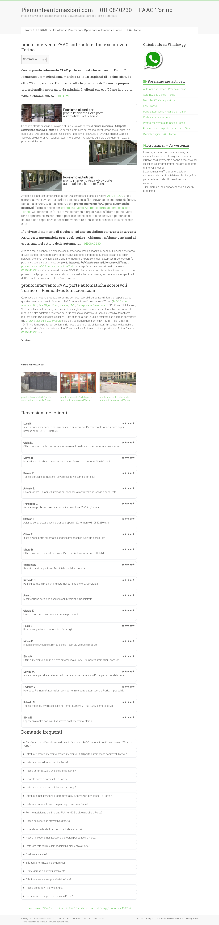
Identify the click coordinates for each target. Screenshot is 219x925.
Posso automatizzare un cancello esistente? (51, 770)
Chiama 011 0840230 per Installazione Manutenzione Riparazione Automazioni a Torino (73, 30)
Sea (40, 305)
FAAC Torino (134, 30)
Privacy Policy (192, 918)
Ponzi (55, 305)
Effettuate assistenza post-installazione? (48, 879)
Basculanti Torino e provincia (159, 100)
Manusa (63, 305)
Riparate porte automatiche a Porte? (46, 779)
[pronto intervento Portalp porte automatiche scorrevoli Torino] (78, 382)
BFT (35, 305)
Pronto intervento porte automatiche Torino (167, 128)
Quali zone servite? (36, 854)
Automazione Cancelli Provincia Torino (164, 89)
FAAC (116, 301)
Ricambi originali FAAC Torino (159, 134)
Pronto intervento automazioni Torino (164, 122)
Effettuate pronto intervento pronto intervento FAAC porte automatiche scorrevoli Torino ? (76, 754)
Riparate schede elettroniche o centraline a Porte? (54, 829)
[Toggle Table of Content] (42, 59)
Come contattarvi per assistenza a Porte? (49, 896)
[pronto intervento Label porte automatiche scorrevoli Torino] (117, 382)
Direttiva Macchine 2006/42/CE (43, 320)
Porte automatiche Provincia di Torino (164, 111)
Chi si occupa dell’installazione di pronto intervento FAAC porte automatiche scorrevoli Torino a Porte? (77, 744)
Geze (96, 305)
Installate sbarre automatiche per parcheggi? (51, 787)
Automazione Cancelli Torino (159, 94)
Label (103, 305)
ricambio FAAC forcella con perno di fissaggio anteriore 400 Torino (98, 908)
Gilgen (47, 305)
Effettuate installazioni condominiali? (46, 862)
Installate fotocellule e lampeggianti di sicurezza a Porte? (58, 846)
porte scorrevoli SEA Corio (38, 908)
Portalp (80, 305)
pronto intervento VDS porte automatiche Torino (48, 266)
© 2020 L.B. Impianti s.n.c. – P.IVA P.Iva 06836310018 (160, 918)
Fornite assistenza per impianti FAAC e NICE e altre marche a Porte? (64, 812)
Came (123, 301)
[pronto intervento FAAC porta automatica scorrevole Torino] (39, 382)
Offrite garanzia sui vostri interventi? (46, 871)
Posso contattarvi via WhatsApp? (44, 887)
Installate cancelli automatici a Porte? (47, 762)
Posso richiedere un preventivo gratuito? (48, 820)
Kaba (89, 305)
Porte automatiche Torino (157, 117)
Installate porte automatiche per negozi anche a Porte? (57, 804)
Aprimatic (26, 305)
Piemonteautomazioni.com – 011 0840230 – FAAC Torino (97, 10)
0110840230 (63, 96)
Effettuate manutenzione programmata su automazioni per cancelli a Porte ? (69, 795)
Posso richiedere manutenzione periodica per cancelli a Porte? (61, 837)
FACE (72, 305)
